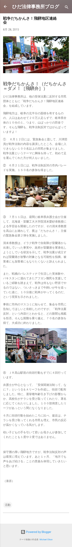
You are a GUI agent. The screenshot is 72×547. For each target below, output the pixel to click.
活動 (8, 505)
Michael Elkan (46, 539)
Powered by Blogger (38, 532)
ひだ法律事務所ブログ (35, 6)
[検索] (66, 8)
